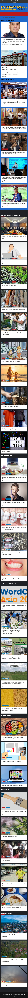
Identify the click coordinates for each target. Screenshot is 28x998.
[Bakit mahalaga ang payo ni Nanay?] (14, 351)
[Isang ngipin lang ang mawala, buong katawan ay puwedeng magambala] (14, 517)
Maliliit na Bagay (6, 451)
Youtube (8, 0)
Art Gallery (19, 0)
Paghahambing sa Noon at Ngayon (10, 406)
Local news (14, 233)
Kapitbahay (8, 807)
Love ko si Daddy (6, 860)
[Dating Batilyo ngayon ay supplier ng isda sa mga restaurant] (14, 322)
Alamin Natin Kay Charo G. (6, 233)
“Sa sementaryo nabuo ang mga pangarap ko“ (13, 883)
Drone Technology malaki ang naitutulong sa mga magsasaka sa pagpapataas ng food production (13, 684)
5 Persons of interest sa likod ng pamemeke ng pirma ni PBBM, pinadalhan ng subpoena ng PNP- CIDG (13, 41)
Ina (2, 384)
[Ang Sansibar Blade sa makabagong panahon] (14, 298)
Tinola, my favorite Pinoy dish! (9, 836)
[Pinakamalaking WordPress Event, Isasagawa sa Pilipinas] (14, 595)
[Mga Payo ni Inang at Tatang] (14, 418)
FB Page (4, 0)
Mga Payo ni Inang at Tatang (9, 429)
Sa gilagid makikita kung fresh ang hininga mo (13, 578)
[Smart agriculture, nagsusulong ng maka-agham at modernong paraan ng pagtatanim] (14, 646)
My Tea (7, 380)
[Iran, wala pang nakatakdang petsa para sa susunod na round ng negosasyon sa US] (14, 142)
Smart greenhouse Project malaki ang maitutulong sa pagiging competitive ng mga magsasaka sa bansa (13, 632)
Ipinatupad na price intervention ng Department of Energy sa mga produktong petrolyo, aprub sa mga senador (13, 102)
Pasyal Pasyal (4, 931)
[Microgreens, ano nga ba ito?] (14, 275)
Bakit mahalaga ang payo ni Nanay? (11, 361)
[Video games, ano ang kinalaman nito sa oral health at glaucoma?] (14, 542)
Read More (4, 48)
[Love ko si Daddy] (14, 849)
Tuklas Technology (9, 601)
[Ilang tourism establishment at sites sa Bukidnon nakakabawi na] (14, 949)
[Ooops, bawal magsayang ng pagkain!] (14, 897)
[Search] (26, 14)
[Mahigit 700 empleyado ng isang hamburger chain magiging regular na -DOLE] (14, 58)
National (3, 36)
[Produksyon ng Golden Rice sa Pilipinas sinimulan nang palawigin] (14, 698)
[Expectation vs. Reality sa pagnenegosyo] (14, 251)
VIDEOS (14, 2)
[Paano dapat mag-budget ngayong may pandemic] (14, 751)
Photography (13, 0)
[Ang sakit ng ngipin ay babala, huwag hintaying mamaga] (14, 492)
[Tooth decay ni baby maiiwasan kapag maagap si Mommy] (14, 467)
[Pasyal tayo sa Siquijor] (14, 974)
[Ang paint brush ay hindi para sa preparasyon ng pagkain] (14, 801)
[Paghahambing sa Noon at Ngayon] (14, 396)
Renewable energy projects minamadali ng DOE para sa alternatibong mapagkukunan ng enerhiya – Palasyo (14, 179)
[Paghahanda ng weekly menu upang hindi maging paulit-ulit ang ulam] (14, 727)
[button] (2, 13)
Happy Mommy (8, 757)
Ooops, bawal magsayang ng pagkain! (11, 907)
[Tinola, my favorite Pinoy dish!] (14, 826)
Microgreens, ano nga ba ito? (9, 285)
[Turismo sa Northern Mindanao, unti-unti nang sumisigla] (14, 924)
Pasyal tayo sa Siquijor (7, 985)
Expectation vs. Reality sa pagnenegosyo (12, 261)
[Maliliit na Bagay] (14, 441)
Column (24, 0)
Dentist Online (8, 473)
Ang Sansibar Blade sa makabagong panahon (13, 309)
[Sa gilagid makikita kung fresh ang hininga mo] (14, 567)
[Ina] (14, 373)
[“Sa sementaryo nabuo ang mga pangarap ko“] (14, 873)
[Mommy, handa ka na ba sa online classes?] (14, 775)
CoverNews (10, 995)
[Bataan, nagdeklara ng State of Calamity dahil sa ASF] (14, 226)
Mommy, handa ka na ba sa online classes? (12, 785)
